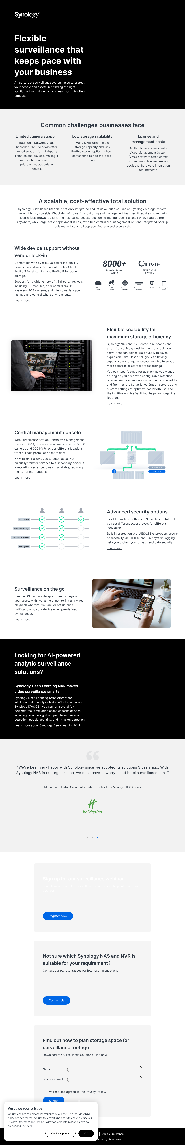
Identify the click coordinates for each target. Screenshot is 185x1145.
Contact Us (56, 1000)
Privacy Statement (19, 1121)
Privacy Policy (95, 1092)
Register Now (58, 916)
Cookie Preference (113, 1133)
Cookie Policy (44, 1121)
